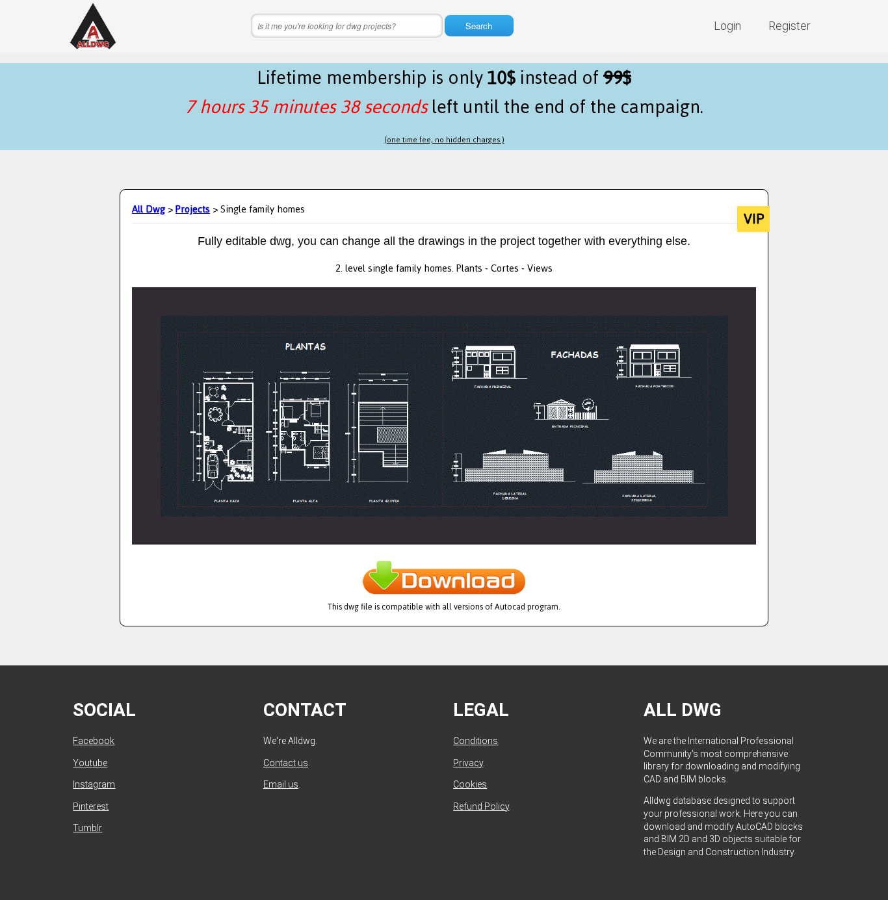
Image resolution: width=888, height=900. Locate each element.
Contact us (285, 763)
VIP (754, 219)
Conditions (475, 741)
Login (727, 25)
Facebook (93, 741)
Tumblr (87, 828)
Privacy (468, 763)
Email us (280, 784)
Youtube (90, 763)
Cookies (470, 784)
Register (789, 25)
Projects (193, 208)
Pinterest (91, 806)
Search (478, 25)
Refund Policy (481, 806)
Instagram (94, 784)
